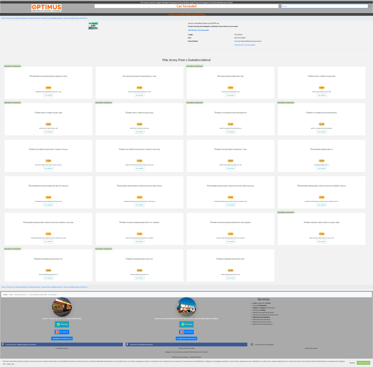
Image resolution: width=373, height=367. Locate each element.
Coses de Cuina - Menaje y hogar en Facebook (21, 344)
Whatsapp (64, 324)
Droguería (205, 2)
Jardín (152, 2)
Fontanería (173, 2)
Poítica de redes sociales (186, 348)
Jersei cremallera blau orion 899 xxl (75, 18)
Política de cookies (311, 348)
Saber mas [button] (10, 364)
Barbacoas (221, 2)
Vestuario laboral (34, 18)
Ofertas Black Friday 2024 (38, 294)
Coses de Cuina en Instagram (264, 344)
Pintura (197, 2)
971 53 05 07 (63, 332)
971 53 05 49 (188, 332)
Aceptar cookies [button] (363, 363)
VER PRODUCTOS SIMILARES (198, 30)
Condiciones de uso (62, 348)
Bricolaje (190, 2)
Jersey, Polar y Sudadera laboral (51, 18)
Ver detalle (48, 95)
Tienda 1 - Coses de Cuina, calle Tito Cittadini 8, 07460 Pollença (61, 318)
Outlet (230, 2)
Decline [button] (352, 363)
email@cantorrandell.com (61, 338)
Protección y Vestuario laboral (17, 18)
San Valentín (53, 294)
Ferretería (144, 2)
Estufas (213, 2)
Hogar (158, 2)
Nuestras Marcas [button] (21, 294)
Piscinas (182, 2)
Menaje (165, 2)
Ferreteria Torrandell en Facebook (141, 344)
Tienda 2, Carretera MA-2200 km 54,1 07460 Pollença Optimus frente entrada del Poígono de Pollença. (186, 318)
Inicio (3, 18)
